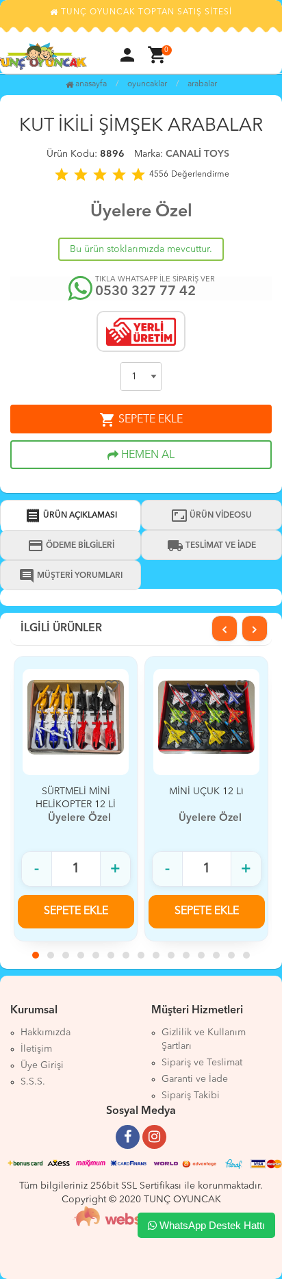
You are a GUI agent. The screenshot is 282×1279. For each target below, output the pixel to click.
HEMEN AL (146, 455)
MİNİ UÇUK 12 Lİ (206, 791)
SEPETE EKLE (141, 419)
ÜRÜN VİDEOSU (211, 515)
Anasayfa (90, 84)
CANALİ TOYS (197, 154)
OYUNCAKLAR (147, 84)
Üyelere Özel (141, 211)
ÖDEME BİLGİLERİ (70, 545)
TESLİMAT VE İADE (211, 545)
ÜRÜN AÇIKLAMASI (71, 515)
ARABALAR (202, 84)
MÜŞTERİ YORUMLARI (70, 576)
